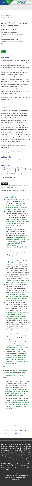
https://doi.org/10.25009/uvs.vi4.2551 (10, 152)
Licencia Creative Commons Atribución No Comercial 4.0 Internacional (16, 477)
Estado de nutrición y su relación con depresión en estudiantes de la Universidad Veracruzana (17, 239)
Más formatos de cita (9, 177)
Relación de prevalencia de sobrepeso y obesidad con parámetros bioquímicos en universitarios (17, 221)
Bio (2, 36)
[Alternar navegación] (16, 7)
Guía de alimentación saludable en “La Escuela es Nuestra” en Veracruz (17, 278)
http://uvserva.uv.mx (24, 456)
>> (8, 367)
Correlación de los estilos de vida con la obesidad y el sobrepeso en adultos (16, 205)
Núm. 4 (3, 16)
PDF (4, 51)
